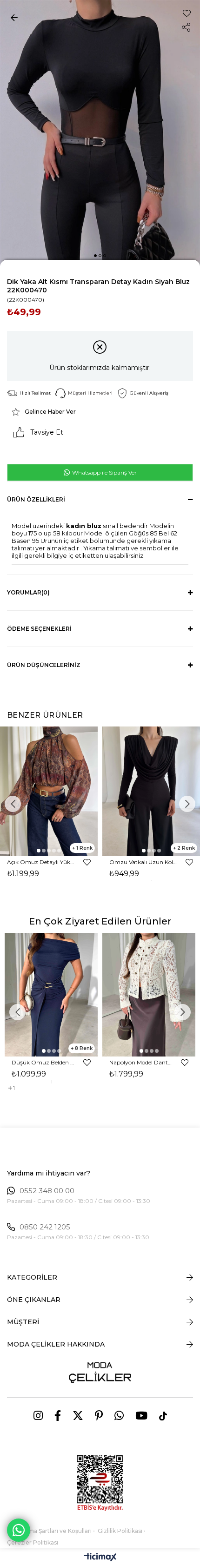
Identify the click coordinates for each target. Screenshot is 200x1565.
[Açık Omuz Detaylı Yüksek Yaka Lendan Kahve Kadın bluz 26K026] (49, 791)
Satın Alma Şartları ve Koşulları (49, 1530)
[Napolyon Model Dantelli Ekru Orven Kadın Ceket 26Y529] (148, 995)
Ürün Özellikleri (36, 499)
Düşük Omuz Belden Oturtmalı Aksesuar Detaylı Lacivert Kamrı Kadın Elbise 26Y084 (43, 1062)
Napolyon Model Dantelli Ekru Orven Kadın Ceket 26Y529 (140, 1062)
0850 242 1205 (45, 1227)
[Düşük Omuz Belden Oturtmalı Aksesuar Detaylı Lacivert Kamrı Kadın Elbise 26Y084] (51, 995)
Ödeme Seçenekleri (39, 628)
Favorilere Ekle (87, 862)
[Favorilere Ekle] (187, 13)
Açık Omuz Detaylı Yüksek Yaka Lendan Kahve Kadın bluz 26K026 (40, 861)
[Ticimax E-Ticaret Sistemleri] (100, 1558)
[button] (95, 255)
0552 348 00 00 (47, 1191)
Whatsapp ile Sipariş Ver (104, 472)
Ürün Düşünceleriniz (43, 664)
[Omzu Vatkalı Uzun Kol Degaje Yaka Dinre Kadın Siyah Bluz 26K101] (151, 791)
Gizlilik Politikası (120, 1530)
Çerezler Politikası (32, 1542)
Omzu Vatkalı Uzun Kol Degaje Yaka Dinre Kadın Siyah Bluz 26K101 (143, 861)
